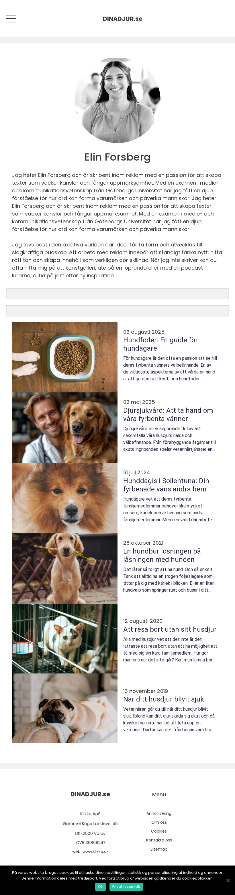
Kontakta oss (159, 840)
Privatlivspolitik (126, 886)
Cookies (159, 831)
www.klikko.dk (96, 851)
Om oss (159, 822)
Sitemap (158, 849)
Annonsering (158, 813)
